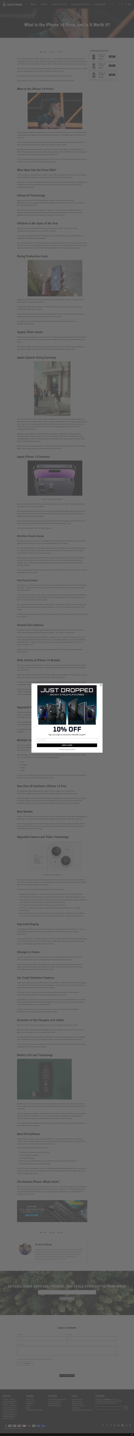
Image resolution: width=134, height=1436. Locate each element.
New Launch (75, 1434)
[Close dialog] (101, 685)
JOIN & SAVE (67, 745)
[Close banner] (132, 1435)
